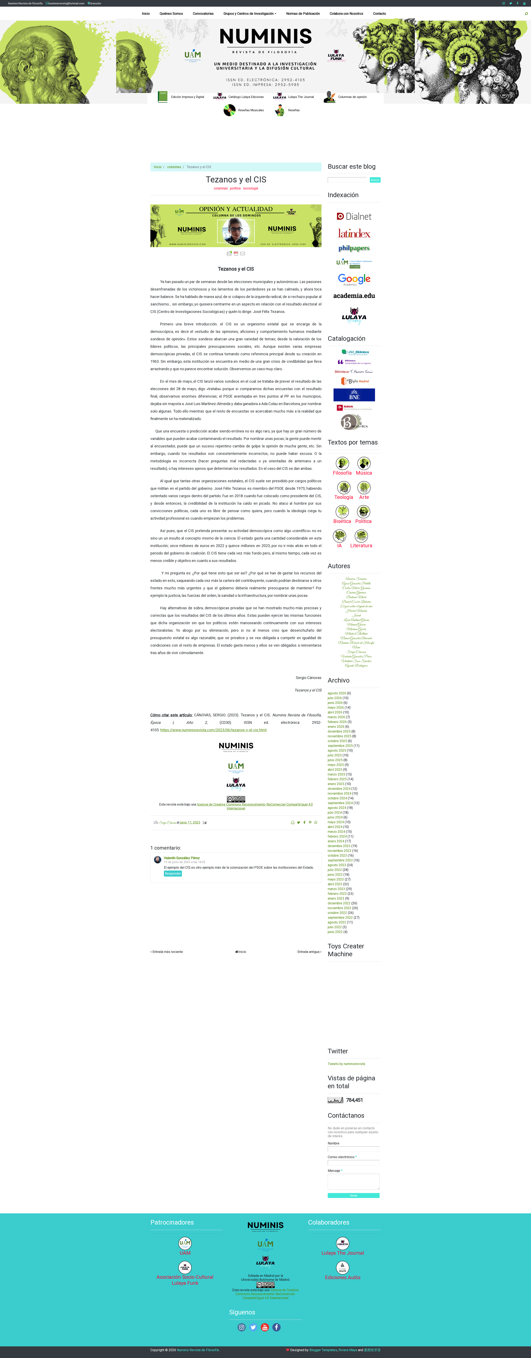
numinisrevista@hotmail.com (66, 3)
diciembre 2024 (339, 789)
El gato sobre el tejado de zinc (356, 606)
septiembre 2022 (340, 918)
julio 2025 (335, 755)
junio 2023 (335, 875)
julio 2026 (335, 698)
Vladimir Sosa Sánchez (356, 661)
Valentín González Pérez (182, 858)
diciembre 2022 (339, 903)
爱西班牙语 (372, 1350)
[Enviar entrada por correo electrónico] (204, 822)
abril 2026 (335, 712)
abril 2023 (335, 884)
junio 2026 (335, 703)
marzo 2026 (336, 717)
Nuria (356, 647)
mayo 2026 (336, 708)
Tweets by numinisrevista (346, 1064)
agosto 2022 (337, 922)
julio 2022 (335, 927)
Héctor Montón (356, 611)
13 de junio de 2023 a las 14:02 (184, 862)
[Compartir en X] (299, 822)
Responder (173, 874)
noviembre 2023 (339, 851)
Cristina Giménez (356, 592)
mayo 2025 (336, 765)
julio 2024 (335, 813)
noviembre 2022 (339, 908)
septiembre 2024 (340, 803)
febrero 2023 (337, 894)
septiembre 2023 (340, 860)
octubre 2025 (337, 741)
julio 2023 (335, 870)
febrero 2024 (337, 836)
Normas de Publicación (303, 14)
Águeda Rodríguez (356, 665)
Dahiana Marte (356, 597)
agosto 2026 (337, 693)
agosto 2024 (337, 808)
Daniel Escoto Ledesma (356, 602)
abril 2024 (335, 827)
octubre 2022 (337, 913)
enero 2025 (336, 784)
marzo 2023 (336, 889)
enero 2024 (336, 841)
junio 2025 (335, 760)
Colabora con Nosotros (346, 14)
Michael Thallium (356, 633)
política (235, 188)
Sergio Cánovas (356, 652)
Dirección (95, 3)
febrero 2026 (337, 722)
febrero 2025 (337, 779)
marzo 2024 (336, 832)
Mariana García (356, 629)
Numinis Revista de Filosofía (25, 3)
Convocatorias (203, 14)
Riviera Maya (348, 1350)
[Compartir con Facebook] (305, 822)
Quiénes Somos (171, 14)
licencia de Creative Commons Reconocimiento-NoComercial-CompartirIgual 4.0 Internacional (267, 1294)
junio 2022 (335, 932)
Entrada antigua (308, 952)
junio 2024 (335, 817)
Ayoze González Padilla (356, 583)
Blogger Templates (323, 1350)
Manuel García (356, 624)
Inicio (146, 14)
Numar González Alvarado (356, 638)
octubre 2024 (337, 798)
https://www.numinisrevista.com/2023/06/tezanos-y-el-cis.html (213, 730)
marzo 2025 (336, 774)
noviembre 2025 (339, 736)
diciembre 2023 (339, 846)
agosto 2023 (337, 865)
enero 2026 (336, 727)
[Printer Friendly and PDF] (236, 253)
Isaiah (356, 615)
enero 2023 (336, 898)
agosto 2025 (337, 750)
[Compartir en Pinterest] (310, 822)
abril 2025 (335, 770)
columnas (174, 167)
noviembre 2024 (339, 793)
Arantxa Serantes (356, 579)
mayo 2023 (336, 879)
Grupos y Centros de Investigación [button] (249, 14)
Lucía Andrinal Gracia (356, 620)
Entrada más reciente (167, 952)
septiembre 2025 (340, 746)
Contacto (379, 14)
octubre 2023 (337, 855)
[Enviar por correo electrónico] (293, 822)
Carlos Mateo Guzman (356, 588)
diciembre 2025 (339, 731)
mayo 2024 (336, 822)
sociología (250, 188)
